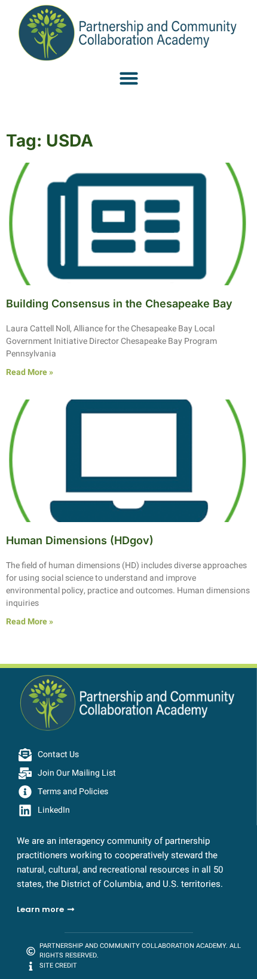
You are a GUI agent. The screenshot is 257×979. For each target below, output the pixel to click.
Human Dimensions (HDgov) (80, 540)
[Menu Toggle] (128, 78)
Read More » (29, 372)
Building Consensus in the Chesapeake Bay (119, 303)
